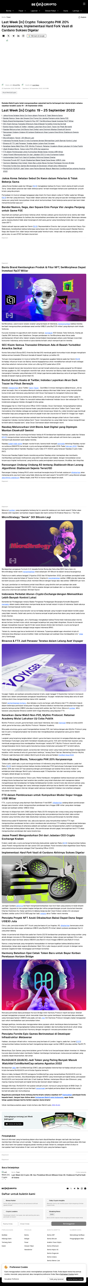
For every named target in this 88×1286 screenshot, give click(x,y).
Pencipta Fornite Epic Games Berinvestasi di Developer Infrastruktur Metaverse (35, 166)
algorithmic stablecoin (10, 477)
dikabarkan (75, 472)
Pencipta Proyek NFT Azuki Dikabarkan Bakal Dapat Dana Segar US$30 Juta (34, 160)
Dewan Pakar (29, 1246)
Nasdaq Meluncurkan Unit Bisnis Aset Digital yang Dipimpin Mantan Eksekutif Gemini (37, 129)
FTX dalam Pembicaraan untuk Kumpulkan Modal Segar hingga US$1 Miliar (33, 152)
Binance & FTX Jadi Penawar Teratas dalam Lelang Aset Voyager (29, 143)
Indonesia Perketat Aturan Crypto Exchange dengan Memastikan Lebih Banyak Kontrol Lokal (40, 141)
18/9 (35, 186)
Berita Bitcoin (52, 1239)
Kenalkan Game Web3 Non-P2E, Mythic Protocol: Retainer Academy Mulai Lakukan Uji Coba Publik (43, 146)
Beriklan (4, 1235)
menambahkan (29, 572)
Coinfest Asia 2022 (66, 755)
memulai (62, 723)
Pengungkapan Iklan (77, 1239)
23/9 (78, 1041)
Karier (4, 1246)
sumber (12, 510)
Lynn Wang (35, 85)
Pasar (9, 17)
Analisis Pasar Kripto (54, 1242)
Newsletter (28, 1250)
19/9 (35, 226)
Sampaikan (67, 1095)
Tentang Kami (6, 1242)
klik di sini (56, 1105)
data (14, 1068)
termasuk (49, 333)
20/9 (4, 437)
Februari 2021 (71, 446)
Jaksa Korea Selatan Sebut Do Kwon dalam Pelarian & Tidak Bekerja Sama (33, 115)
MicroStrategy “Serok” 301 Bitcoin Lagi (18, 138)
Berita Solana (52, 1257)
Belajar (26, 1239)
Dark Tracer (34, 388)
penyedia (61, 444)
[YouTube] (3, 36)
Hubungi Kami (6, 1239)
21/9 (8, 766)
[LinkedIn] (18, 36)
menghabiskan (54, 578)
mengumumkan (64, 324)
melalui (43, 913)
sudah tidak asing (15, 444)
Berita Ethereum (53, 1246)
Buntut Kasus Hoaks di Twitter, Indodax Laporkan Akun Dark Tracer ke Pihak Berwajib (37, 127)
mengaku (5, 604)
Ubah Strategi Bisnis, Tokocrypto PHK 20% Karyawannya (26, 149)
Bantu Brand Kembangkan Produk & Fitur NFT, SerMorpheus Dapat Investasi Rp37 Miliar (38, 121)
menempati (40, 1088)
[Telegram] (13, 36)
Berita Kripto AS (52, 1250)
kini (43, 1018)
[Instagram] (23, 36)
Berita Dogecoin (53, 1253)
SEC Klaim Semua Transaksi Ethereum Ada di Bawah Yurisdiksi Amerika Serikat (34, 124)
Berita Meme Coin (53, 1260)
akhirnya (19, 906)
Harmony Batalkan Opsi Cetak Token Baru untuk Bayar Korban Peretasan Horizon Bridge (38, 163)
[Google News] (85, 1188)
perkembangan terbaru (16, 703)
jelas (81, 634)
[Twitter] (8, 36)
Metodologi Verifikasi (77, 1235)
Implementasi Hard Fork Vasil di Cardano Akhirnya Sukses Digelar (29, 157)
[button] (22, 1202)
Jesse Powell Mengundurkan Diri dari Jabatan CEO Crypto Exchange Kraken (33, 154)
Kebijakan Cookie (67, 1274)
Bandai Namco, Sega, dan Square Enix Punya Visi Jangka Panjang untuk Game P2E (35, 118)
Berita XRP (51, 1235)
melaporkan (13, 388)
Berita (4, 17)
